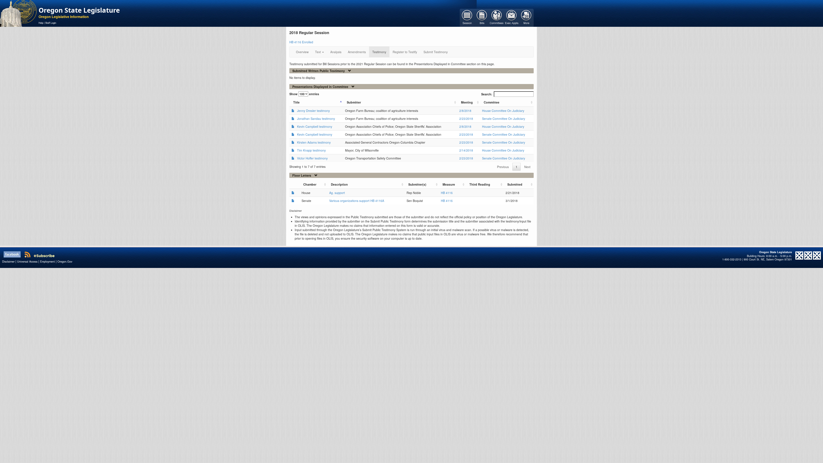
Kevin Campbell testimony (314, 126)
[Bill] (482, 17)
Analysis (335, 52)
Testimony (379, 52)
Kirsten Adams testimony (314, 142)
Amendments (357, 52)
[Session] (467, 17)
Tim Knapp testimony (311, 150)
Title (296, 102)
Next (527, 167)
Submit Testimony (436, 52)
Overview (302, 52)
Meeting (467, 102)
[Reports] (526, 17)
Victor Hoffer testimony (312, 158)
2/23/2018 (466, 118)
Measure (449, 184)
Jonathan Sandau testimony (316, 118)
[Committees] (496, 17)
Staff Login (50, 22)
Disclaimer (8, 261)
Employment (47, 261)
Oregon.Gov (64, 261)
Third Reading (479, 184)
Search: (486, 94)
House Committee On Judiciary (503, 110)
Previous (503, 167)
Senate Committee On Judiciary (503, 118)
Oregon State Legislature (79, 10)
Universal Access (27, 261)
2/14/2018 (466, 150)
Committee (491, 102)
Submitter (354, 102)
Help (41, 22)
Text (318, 52)
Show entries (304, 94)
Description (339, 184)
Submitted (514, 184)
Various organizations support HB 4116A (356, 200)
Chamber (309, 184)
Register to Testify (405, 52)
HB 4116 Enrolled (301, 42)
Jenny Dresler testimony (313, 110)
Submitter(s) (417, 184)
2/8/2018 (465, 110)
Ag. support (337, 193)
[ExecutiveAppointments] (511, 17)
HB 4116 (447, 193)
